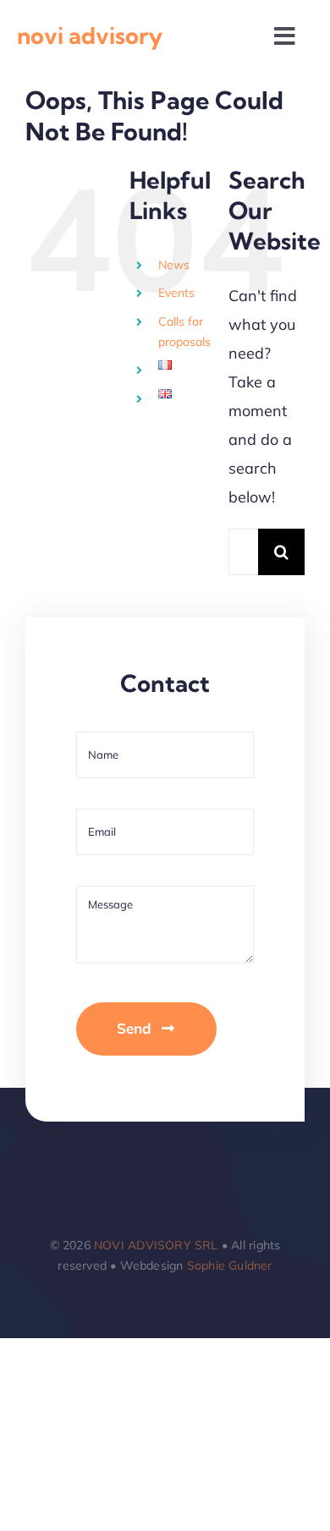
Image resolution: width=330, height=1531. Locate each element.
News (174, 264)
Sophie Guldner (229, 1265)
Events (176, 292)
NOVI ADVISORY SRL (156, 1245)
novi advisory (89, 35)
